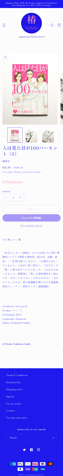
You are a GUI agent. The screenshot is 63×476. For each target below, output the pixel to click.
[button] (3, 25)
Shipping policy (14, 389)
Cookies (10, 410)
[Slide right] (59, 136)
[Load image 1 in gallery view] (14, 135)
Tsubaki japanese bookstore (34, 475)
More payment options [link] (31, 225)
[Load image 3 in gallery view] (48, 135)
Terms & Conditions (17, 375)
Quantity (6, 191)
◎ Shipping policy (12, 181)
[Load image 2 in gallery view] (31, 135)
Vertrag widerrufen (16, 417)
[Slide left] (3, 136)
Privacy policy (13, 403)
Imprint (10, 396)
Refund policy (13, 382)
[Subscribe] (53, 437)
